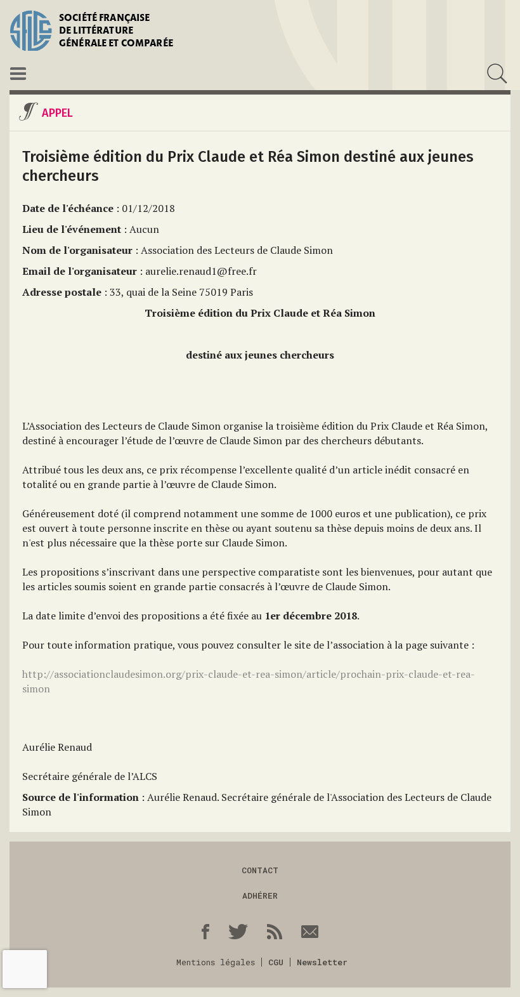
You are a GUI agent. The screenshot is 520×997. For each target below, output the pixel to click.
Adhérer (260, 895)
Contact (260, 870)
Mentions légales (215, 962)
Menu (18, 73)
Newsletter (322, 962)
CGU (275, 962)
